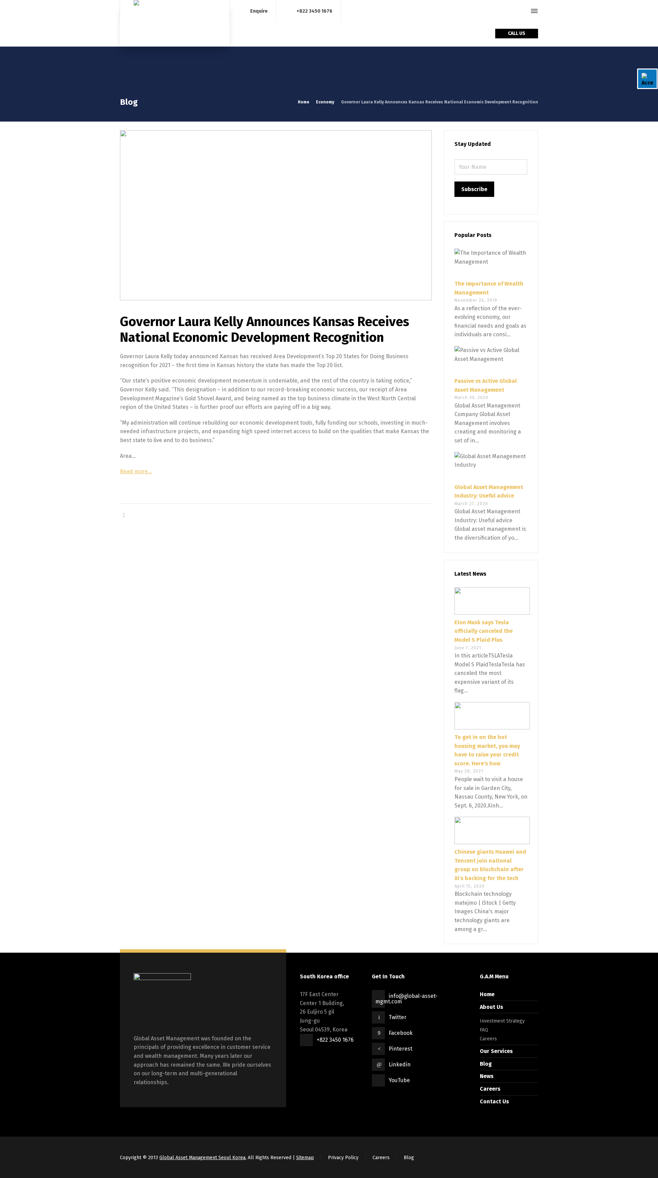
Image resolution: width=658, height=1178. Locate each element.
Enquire (259, 11)
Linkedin (400, 1064)
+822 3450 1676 (314, 11)
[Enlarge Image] (276, 215)
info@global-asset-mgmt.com (406, 999)
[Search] (522, 11)
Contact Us (494, 1101)
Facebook (401, 1033)
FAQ (484, 1030)
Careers (488, 1039)
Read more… (136, 471)
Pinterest (400, 1048)
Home (487, 994)
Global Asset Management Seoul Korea (202, 1158)
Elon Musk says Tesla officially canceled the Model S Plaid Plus (483, 631)
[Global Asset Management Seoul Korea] (175, 23)
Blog (486, 1064)
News (487, 1076)
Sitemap (305, 1158)
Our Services (496, 1051)
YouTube (399, 1080)
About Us (491, 1007)
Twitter (397, 1017)
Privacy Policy (343, 1158)
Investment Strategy (502, 1021)
